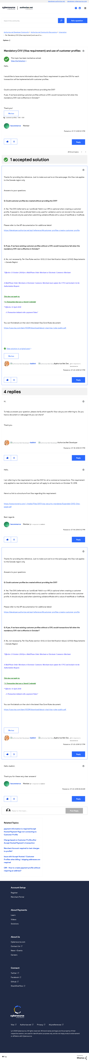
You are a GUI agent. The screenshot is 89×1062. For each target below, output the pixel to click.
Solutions (15, 924)
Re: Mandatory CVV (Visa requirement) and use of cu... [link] (24, 35)
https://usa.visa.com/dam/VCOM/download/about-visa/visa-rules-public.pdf (35, 328)
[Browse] (84, 8)
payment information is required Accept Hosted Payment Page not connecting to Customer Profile (20, 832)
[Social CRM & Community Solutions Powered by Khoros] (82, 1057)
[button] (7, 141)
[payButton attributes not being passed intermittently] (85, 152)
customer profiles (11, 117)
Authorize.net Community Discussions (44, 32)
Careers (14, 955)
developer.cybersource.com (77, 1)
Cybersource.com (18, 942)
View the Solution (18, 61)
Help (77, 8)
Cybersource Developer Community (8, 8)
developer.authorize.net (56, 1)
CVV (23, 117)
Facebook (15, 977)
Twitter (14, 973)
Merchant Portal (17, 897)
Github (13, 982)
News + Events (16, 950)
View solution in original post (18, 349)
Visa (12, 1025)
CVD (19, 117)
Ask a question (77, 20)
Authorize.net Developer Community (16, 32)
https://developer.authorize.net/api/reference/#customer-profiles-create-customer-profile (42, 230)
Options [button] (6, 40)
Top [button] (5, 1057)
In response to (38, 524)
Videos (13, 919)
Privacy (40, 1025)
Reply (78, 142)
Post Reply (74, 811)
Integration (63, 32)
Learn (13, 915)
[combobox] (33, 20)
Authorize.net (25, 1025)
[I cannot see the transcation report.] (82, 152)
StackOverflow (17, 986)
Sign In (80, 8)
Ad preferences (55, 1025)
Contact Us (15, 946)
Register (14, 893)
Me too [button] (11, 113)
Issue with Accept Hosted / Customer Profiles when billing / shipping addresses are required (22, 859)
